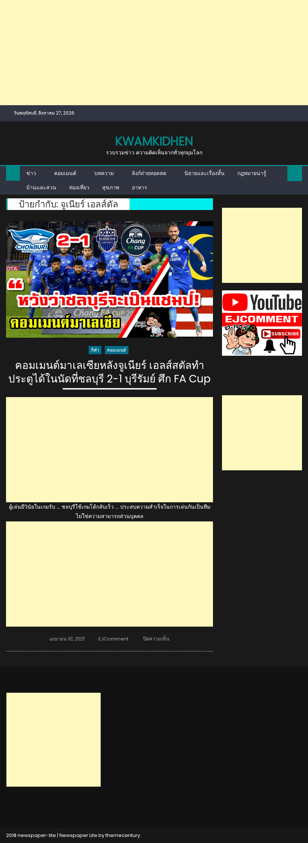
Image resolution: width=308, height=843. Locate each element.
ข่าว (31, 173)
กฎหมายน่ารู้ (251, 173)
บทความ (104, 173)
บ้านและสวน (41, 187)
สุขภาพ (110, 187)
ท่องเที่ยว (79, 187)
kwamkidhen (154, 141)
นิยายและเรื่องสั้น (204, 173)
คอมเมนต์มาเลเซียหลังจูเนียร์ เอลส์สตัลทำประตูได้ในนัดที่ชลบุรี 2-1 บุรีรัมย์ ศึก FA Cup (109, 372)
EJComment (113, 638)
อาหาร (139, 187)
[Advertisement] (154, 52)
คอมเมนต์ (65, 173)
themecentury (123, 835)
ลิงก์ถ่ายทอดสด (149, 173)
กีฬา (95, 350)
